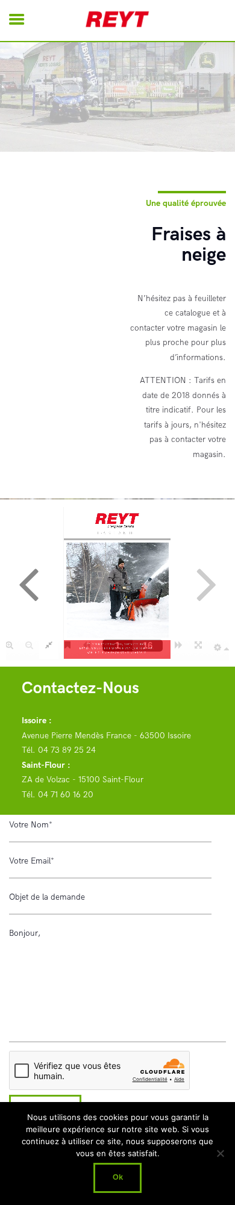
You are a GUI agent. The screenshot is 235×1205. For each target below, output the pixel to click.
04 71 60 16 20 (65, 794)
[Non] (220, 1153)
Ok (118, 1177)
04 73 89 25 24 (67, 750)
